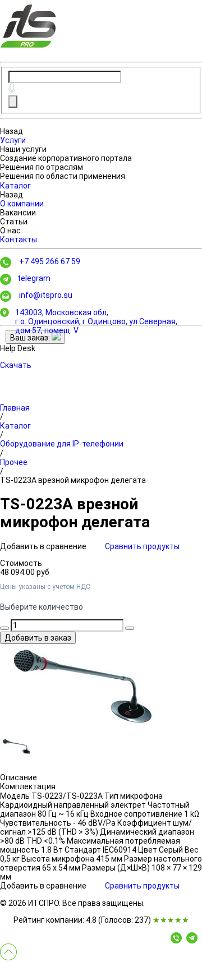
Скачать (15, 365)
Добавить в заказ (37, 637)
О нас (10, 230)
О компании (22, 203)
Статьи (13, 221)
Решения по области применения (62, 176)
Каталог (15, 185)
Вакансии (18, 212)
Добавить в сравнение (44, 546)
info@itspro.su (45, 295)
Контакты (18, 239)
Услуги (13, 140)
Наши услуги (23, 149)
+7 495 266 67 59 (49, 261)
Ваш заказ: (31, 337)
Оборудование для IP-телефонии (61, 443)
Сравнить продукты (142, 546)
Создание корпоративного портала (66, 158)
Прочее (13, 462)
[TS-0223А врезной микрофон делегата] (84, 686)
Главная (15, 407)
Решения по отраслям (41, 167)
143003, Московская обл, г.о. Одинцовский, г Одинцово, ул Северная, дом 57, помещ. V (96, 321)
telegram (33, 278)
